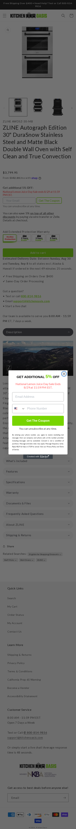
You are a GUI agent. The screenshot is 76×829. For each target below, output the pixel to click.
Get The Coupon (38, 420)
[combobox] (18, 408)
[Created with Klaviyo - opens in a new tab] (38, 456)
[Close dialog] (64, 373)
